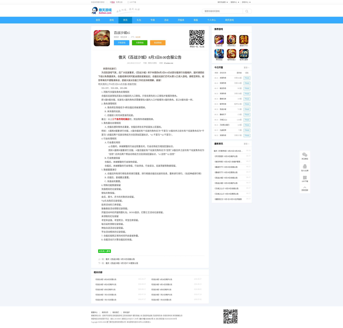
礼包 (139, 20)
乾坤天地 (223, 104)
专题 (152, 20)
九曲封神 (223, 130)
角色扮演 (123, 37)
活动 (166, 20)
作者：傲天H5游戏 (150, 63)
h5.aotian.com (168, 63)
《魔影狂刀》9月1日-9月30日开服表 (228, 199)
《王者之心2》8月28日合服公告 (226, 188)
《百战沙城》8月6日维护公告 (105, 290)
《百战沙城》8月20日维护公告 (105, 285)
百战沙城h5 (122, 33)
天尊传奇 (223, 78)
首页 (98, 20)
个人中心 (211, 20)
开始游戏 (121, 43)
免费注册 (119, 2)
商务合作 (105, 312)
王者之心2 (223, 120)
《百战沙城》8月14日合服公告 (161, 285)
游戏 (111, 20)
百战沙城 (223, 109)
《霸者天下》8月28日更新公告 (226, 172)
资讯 (125, 20)
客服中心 (94, 312)
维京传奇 (223, 88)
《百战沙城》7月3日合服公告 (160, 300)
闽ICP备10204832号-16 (147, 319)
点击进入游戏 (104, 251)
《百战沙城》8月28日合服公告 (105, 279)
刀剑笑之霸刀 (224, 125)
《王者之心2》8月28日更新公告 (226, 194)
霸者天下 (223, 114)
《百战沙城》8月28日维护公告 (161, 279)
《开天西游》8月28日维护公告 (226, 156)
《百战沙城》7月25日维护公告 (161, 295)
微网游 (116, 37)
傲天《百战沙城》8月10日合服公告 (120, 259)
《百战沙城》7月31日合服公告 (105, 295)
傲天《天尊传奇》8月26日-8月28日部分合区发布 (228, 151)
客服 (196, 20)
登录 (113, 2)
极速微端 (158, 43)
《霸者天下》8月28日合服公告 (226, 167)
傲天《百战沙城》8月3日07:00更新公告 (122, 263)
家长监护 (126, 312)
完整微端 (139, 43)
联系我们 (116, 312)
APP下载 (133, 2)
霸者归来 (223, 99)
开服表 (181, 20)
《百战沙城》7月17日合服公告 (105, 300)
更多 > (246, 68)
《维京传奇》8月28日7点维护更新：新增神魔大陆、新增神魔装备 (228, 162)
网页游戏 (229, 20)
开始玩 (247, 78)
